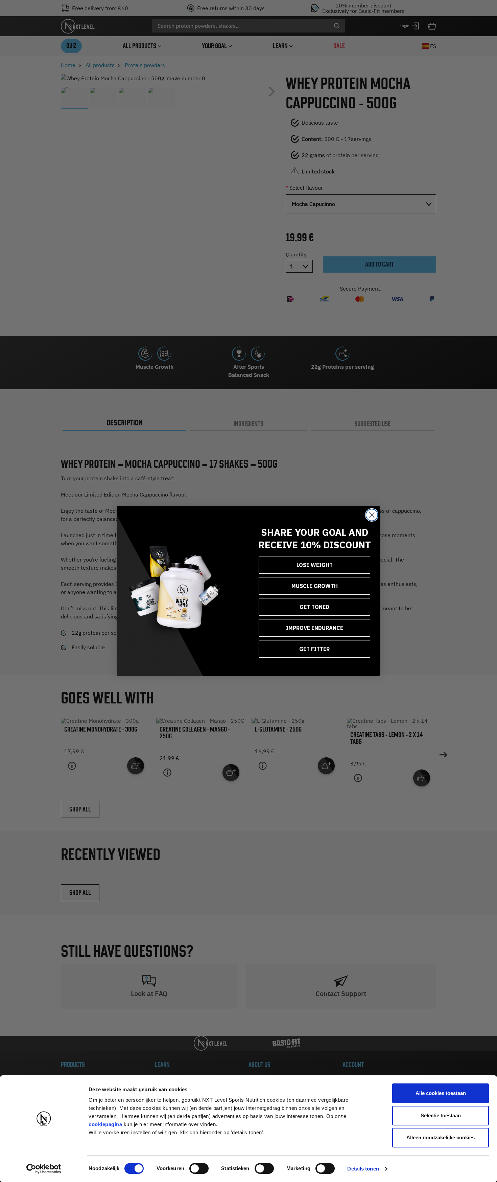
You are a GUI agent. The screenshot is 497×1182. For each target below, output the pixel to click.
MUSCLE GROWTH (314, 586)
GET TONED (314, 607)
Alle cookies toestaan (441, 1093)
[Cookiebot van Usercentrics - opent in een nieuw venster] (43, 1169)
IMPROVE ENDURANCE (314, 628)
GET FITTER (314, 649)
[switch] (199, 1168)
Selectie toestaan (441, 1115)
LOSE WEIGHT (315, 565)
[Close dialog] (372, 515)
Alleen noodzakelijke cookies (440, 1137)
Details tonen (363, 1169)
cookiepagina (105, 1124)
